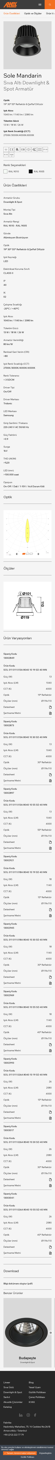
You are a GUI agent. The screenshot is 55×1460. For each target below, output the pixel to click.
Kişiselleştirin (45, 1453)
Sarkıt (6, 1397)
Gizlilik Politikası (37, 1392)
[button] (17, 554)
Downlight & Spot (12, 1392)
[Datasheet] (50, 707)
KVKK (32, 1402)
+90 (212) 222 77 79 (13, 1434)
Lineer (6, 1382)
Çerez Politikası (37, 1397)
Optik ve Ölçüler (33, 13)
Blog (31, 1382)
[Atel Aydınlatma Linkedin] (20, 1415)
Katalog (7, 1406)
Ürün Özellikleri (11, 13)
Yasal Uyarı (35, 1387)
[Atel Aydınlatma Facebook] (35, 1415)
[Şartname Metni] (50, 713)
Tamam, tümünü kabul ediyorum (20, 1453)
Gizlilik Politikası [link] (27, 1457)
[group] (27, 1332)
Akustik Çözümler (13, 1402)
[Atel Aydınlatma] (10, 4)
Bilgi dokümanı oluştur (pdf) (18, 1283)
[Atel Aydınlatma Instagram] (28, 1415)
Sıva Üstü (8, 1387)
